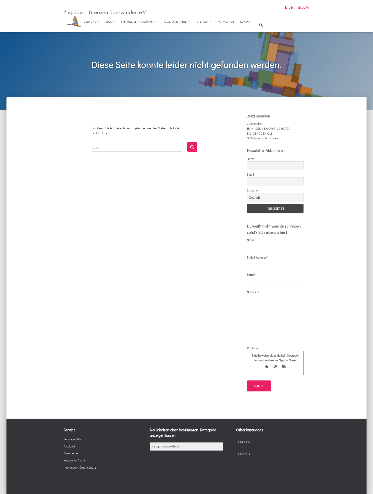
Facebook (69, 446)
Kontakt (246, 21)
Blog (109, 21)
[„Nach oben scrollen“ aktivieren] (364, 485)
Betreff (251, 275)
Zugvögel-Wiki (72, 439)
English (290, 7)
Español (304, 7)
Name (250, 159)
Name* (251, 240)
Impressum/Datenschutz (79, 467)
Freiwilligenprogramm (137, 21)
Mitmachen (226, 21)
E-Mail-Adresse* (257, 257)
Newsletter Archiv (74, 460)
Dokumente (70, 453)
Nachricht (253, 292)
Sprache (252, 190)
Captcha (273, 354)
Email (250, 174)
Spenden (203, 21)
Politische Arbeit (175, 21)
